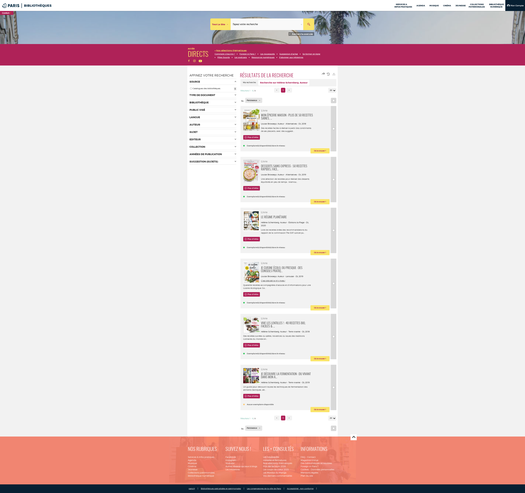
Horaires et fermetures (274, 460)
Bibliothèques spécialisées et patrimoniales (221, 488)
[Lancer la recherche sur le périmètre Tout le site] (308, 24)
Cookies (305, 469)
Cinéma (192, 466)
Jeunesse (192, 469)
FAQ (303, 457)
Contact (311, 457)
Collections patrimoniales (201, 472)
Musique (192, 463)
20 (331, 90)
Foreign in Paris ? (309, 466)
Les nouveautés (271, 457)
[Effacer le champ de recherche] (301, 24)
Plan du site (307, 476)
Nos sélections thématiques (277, 463)
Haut (354, 437)
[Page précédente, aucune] (277, 90)
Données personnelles (322, 469)
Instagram (230, 460)
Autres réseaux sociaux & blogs (241, 466)
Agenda (192, 460)
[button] (515, 5)
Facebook (230, 457)
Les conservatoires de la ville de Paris (264, 488)
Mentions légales (309, 472)
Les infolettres (232, 469)
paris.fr (192, 488)
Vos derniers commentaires (277, 476)
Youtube (229, 463)
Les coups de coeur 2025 (276, 469)
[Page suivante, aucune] (289, 90)
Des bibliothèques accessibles (316, 463)
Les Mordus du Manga (274, 472)
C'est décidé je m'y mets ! (273, 281)
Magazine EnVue (309, 460)
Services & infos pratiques (201, 457)
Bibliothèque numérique (201, 476)
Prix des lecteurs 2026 (274, 466)
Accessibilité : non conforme (300, 488)
